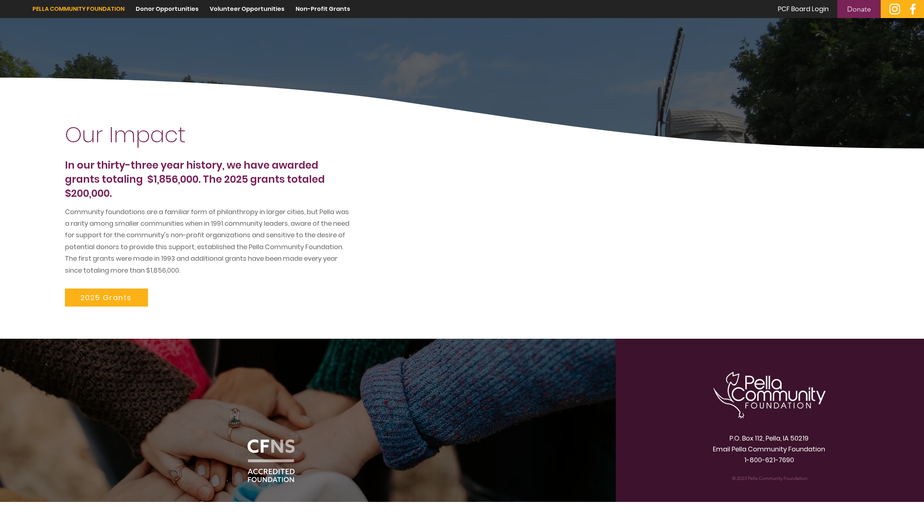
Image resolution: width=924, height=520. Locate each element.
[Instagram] (895, 9)
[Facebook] (913, 9)
